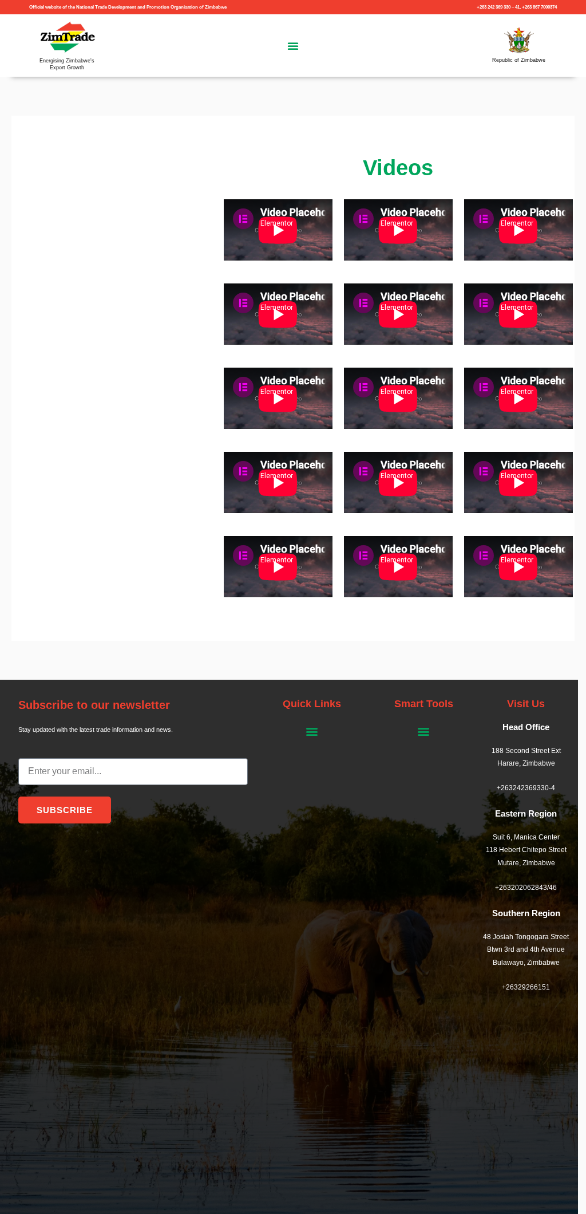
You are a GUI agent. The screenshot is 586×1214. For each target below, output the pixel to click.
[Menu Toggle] (293, 46)
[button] (311, 731)
